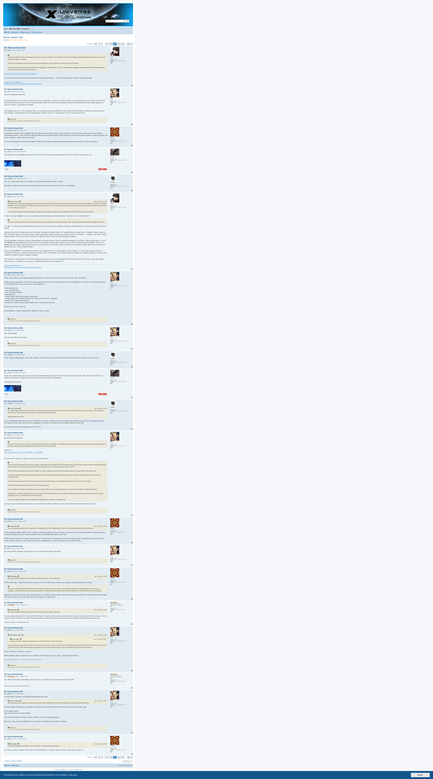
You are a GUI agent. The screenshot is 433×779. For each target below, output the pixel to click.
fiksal (11, 526)
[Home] (68, 15)
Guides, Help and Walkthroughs (13, 82)
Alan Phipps (13, 635)
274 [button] (119, 44)
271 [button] (107, 44)
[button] (95, 44)
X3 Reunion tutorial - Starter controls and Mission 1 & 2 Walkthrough (22, 84)
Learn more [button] (72, 775)
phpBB (62, 769)
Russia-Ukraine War (13, 37)
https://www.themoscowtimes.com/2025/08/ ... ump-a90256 (23, 452)
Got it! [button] (420, 775)
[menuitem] (6, 29)
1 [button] (101, 44)
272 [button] (111, 44)
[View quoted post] (20, 202)
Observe (12, 201)
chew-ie (12, 408)
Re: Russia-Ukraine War (15, 48)
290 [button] (128, 44)
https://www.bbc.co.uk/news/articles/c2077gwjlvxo (20, 73)
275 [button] (123, 44)
